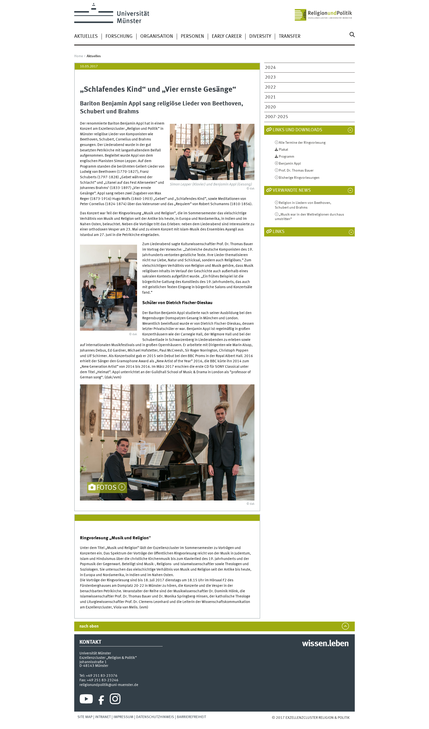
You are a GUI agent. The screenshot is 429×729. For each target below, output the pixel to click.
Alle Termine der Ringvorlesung (302, 142)
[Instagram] (115, 700)
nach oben (89, 626)
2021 (270, 97)
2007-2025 (276, 117)
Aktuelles (86, 36)
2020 (270, 107)
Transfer (289, 36)
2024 (270, 67)
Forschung (119, 36)
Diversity (260, 36)
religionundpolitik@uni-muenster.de (108, 685)
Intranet (103, 717)
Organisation (156, 36)
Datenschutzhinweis (155, 717)
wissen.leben (325, 643)
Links (279, 231)
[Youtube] (86, 700)
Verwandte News (292, 190)
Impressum (123, 717)
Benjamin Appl (290, 163)
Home (78, 56)
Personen (192, 36)
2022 (270, 87)
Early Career (227, 36)
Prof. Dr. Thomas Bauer (296, 170)
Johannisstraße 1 (93, 662)
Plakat (283, 149)
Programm (286, 156)
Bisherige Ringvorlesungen (299, 178)
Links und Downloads (297, 130)
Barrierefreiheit (191, 717)
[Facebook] (101, 700)
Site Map (84, 717)
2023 (270, 77)
